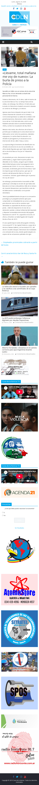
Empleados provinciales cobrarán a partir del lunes (19, 243)
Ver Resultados (19, 528)
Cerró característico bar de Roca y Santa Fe (18, 254)
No (5, 515)
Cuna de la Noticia (19, 87)
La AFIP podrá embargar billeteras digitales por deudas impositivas (16, 319)
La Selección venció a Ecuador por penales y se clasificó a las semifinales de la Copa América (19, 288)
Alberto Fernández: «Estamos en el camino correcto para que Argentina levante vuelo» (19, 350)
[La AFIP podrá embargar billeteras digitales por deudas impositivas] (19, 298)
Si (4, 512)
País (5, 69)
